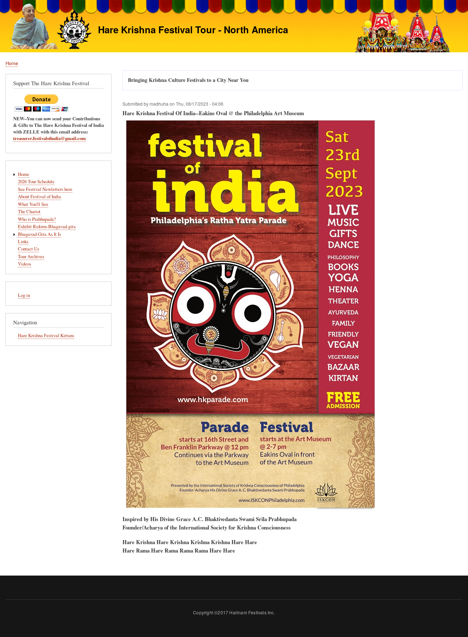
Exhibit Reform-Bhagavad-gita (47, 226)
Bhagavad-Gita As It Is (39, 234)
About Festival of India (39, 196)
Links (23, 241)
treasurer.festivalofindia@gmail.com (49, 138)
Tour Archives (31, 256)
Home (11, 63)
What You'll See (33, 204)
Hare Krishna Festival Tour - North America (193, 29)
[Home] (48, 27)
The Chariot (29, 211)
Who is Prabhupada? (37, 219)
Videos (24, 264)
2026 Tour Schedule (36, 181)
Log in (24, 295)
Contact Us (28, 249)
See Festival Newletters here (45, 189)
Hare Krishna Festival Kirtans (46, 335)
